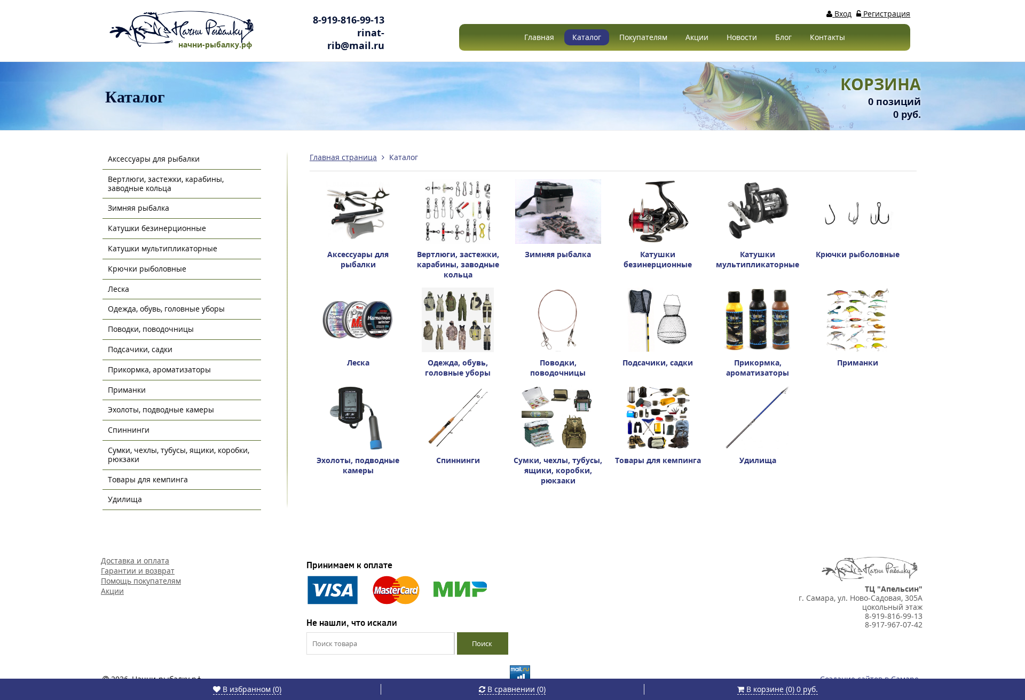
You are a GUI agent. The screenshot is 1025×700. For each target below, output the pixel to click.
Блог (783, 37)
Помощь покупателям (141, 581)
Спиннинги (128, 430)
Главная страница (343, 157)
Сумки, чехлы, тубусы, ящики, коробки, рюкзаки (178, 454)
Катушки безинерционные (157, 228)
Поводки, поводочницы (151, 329)
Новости (742, 37)
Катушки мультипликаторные (162, 248)
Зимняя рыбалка (138, 208)
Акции (696, 37)
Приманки (127, 390)
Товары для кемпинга (148, 479)
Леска (118, 289)
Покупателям (643, 37)
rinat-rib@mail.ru (355, 39)
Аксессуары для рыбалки (154, 159)
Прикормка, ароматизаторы (159, 369)
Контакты (827, 37)
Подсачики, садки (140, 349)
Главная (539, 37)
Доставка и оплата (135, 560)
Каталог (586, 37)
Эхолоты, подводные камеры (161, 409)
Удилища (125, 499)
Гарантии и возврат (138, 571)
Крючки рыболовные (147, 269)
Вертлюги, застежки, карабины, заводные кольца (166, 183)
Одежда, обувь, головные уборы (166, 309)
